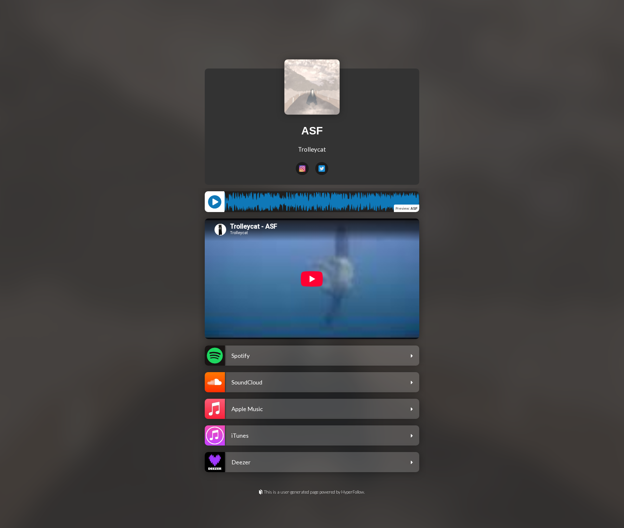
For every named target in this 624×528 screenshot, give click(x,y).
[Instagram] (302, 168)
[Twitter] (321, 168)
